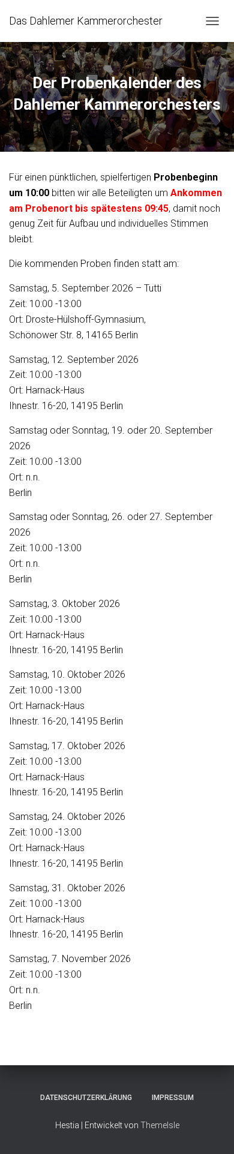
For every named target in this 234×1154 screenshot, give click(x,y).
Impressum (173, 1097)
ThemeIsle (159, 1125)
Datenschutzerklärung (86, 1097)
